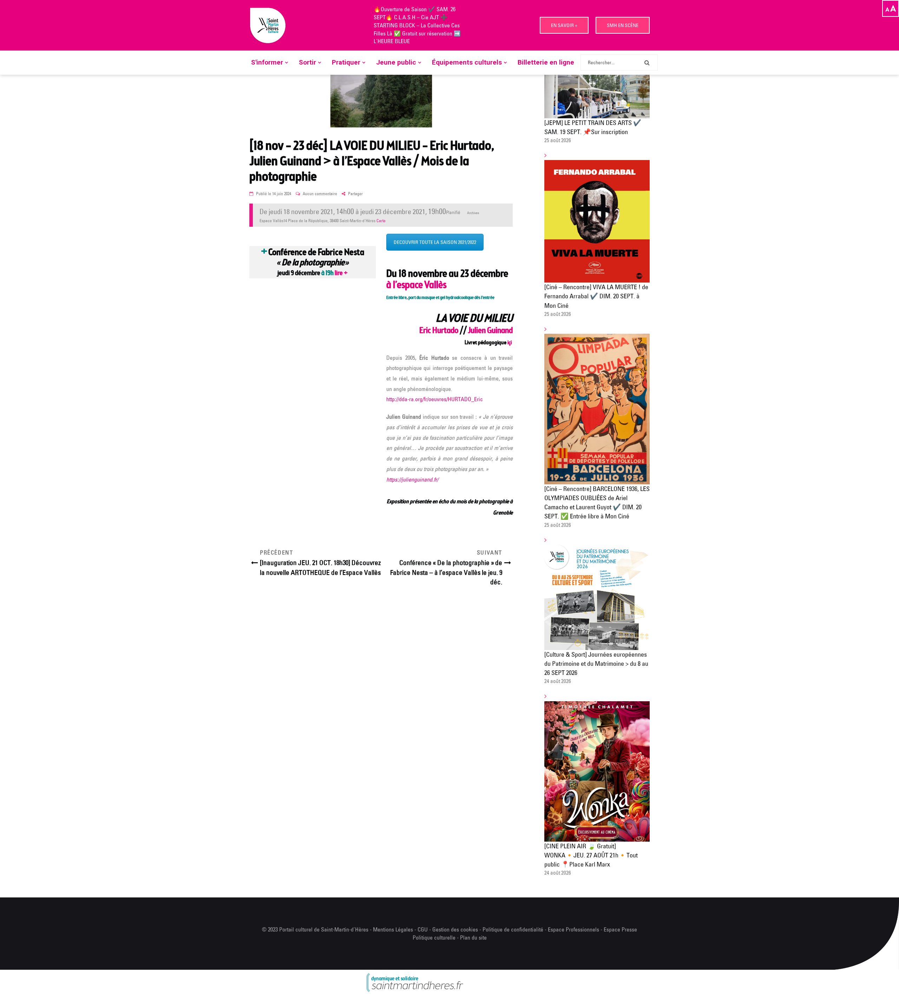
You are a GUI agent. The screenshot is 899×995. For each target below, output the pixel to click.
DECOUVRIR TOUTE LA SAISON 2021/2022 (435, 242)
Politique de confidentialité (514, 929)
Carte (381, 220)
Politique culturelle (434, 937)
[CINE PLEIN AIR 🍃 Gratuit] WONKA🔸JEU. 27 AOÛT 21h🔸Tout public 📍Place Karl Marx (591, 855)
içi (510, 343)
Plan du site (473, 937)
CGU (423, 929)
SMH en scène (622, 25)
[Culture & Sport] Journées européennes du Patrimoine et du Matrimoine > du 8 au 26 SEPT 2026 (596, 663)
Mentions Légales (393, 929)
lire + (341, 273)
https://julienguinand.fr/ (412, 479)
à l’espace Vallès (416, 285)
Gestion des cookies (455, 929)
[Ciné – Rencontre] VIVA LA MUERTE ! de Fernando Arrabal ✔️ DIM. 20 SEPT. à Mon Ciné (596, 296)
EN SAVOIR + (564, 25)
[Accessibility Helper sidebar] (890, 8)
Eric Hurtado (438, 331)
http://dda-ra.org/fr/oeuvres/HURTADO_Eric (434, 399)
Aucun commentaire (320, 193)
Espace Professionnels (573, 929)
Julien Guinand (490, 331)
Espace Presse (620, 929)
